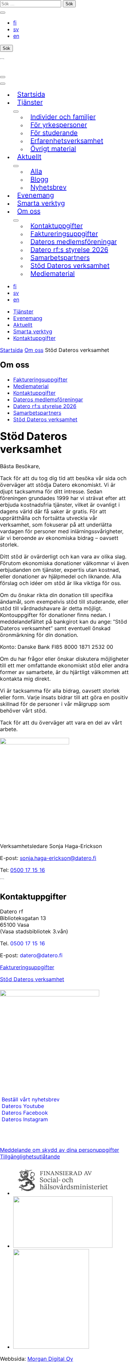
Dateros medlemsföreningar (48, 399)
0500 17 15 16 (27, 870)
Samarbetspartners (37, 412)
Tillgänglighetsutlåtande (30, 1156)
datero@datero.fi (41, 955)
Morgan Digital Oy (50, 1358)
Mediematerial (31, 386)
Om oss (33, 350)
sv (16, 29)
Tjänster (23, 311)
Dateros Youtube (23, 1106)
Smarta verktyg (32, 331)
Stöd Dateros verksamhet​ (45, 419)
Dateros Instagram (25, 1119)
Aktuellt (22, 324)
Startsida (11, 350)
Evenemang (27, 318)
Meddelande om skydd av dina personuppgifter (59, 1150)
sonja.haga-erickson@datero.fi (58, 858)
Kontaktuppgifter (34, 338)
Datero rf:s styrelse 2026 (44, 406)
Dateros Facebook (25, 1112)
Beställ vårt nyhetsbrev (30, 1099)
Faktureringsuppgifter (40, 379)
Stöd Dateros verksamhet (32, 979)
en (16, 36)
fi (15, 22)
